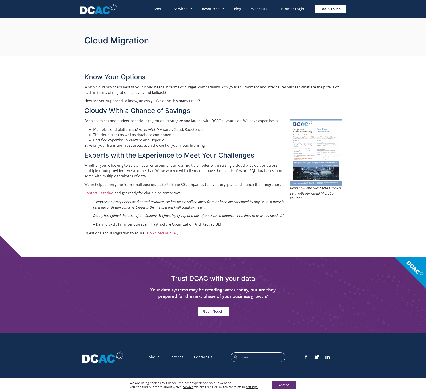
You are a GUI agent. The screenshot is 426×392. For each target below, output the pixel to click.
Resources (210, 8)
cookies (188, 387)
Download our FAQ (162, 233)
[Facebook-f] (306, 357)
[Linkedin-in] (328, 357)
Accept (284, 385)
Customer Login (290, 8)
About (159, 8)
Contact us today (98, 193)
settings (252, 387)
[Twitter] (317, 357)
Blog (237, 8)
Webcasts (259, 8)
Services (180, 8)
